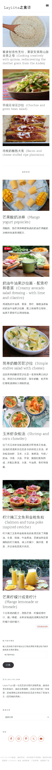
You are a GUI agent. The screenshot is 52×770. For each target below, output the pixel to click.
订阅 (8, 665)
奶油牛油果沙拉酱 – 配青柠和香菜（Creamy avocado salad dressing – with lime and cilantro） (25, 291)
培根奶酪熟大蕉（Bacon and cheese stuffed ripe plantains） (24, 153)
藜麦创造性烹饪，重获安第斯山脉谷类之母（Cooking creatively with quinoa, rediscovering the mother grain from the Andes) (26, 58)
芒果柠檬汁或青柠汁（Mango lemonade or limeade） (20, 602)
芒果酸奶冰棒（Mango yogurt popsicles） (21, 220)
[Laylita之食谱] (17, 10)
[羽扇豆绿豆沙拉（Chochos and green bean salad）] (26, 84)
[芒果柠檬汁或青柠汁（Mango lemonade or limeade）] (26, 575)
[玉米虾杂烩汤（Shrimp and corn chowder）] (26, 412)
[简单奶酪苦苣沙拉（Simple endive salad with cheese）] (26, 342)
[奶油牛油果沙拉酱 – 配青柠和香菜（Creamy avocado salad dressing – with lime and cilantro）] (26, 262)
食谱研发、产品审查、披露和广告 (35, 761)
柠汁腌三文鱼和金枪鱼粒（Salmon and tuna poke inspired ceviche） (23, 522)
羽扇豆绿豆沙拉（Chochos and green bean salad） (24, 107)
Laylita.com (6, 757)
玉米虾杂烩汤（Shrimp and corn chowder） (26, 436)
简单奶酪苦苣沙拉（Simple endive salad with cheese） (25, 366)
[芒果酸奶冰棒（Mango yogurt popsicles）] (26, 196)
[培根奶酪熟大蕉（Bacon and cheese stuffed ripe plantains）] (26, 130)
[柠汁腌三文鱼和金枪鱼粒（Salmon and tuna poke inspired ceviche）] (26, 496)
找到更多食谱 (42, 627)
